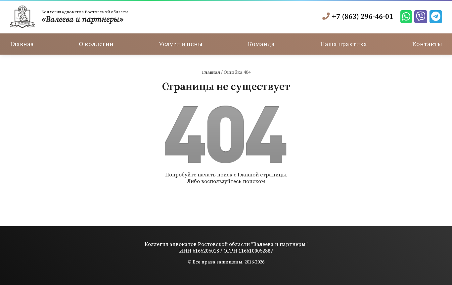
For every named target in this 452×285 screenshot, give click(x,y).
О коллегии (96, 41)
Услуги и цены (180, 41)
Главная (20, 41)
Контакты (429, 41)
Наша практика (345, 41)
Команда (261, 41)
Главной (248, 170)
